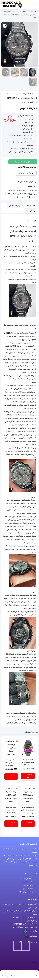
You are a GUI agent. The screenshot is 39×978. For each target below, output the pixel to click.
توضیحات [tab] (29, 205)
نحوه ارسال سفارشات (26, 878)
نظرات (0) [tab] (29, 211)
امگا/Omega (21, 197)
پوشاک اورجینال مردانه (26, 891)
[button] (5, 26)
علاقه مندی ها (14, 976)
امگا (13, 190)
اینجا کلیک (13, 723)
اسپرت (19, 11)
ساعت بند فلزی (23, 193)
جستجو (30, 976)
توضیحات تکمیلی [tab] (15, 205)
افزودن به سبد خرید (24, 161)
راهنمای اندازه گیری (25, 173)
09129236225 (16, 924)
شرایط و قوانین (28, 882)
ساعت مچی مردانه (27, 11)
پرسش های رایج (28, 888)
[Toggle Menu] (35, 4)
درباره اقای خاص (28, 885)
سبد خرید (23, 976)
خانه (36, 976)
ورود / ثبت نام (5, 976)
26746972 (21, 927)
